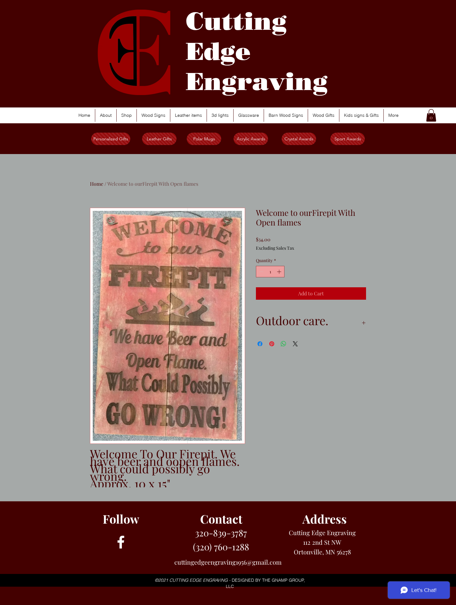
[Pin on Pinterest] (271, 344)
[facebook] (120, 542)
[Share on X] (295, 344)
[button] (431, 115)
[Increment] (280, 271)
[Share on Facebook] (260, 344)
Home (96, 183)
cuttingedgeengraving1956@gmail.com (228, 562)
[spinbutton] (270, 271)
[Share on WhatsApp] (283, 344)
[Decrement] (261, 271)
